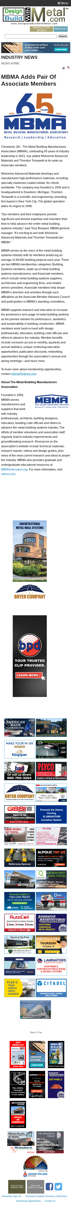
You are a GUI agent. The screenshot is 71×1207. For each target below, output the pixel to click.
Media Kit (60, 28)
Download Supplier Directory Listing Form (46, 1196)
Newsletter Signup (41, 29)
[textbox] (31, 36)
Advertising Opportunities (28, 1201)
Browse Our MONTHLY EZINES (35, 1186)
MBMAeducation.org (14, 469)
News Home (10, 63)
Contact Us (49, 1201)
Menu (64, 3)
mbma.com (8, 474)
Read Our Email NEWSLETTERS (17, 1186)
